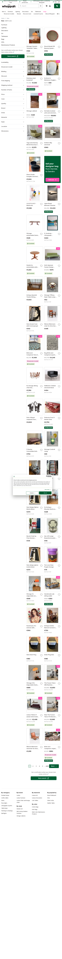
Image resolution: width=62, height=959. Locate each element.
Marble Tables (51, 803)
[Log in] (50, 6)
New (8, 18)
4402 (47, 766)
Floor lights (4, 803)
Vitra (48, 798)
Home (3, 18)
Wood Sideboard (51, 795)
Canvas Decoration (37, 798)
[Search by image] (40, 6)
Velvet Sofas (50, 800)
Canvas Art (35, 795)
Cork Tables (35, 800)
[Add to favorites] (41, 47)
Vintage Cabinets (21, 816)
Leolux (18, 795)
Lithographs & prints (6, 805)
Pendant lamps (5, 795)
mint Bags (34, 809)
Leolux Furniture (21, 798)
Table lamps (4, 808)
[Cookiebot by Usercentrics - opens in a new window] (47, 476)
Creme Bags (35, 807)
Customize (32, 492)
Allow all (45, 492)
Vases (2, 800)
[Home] (9, 6)
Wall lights (4, 813)
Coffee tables (4, 798)
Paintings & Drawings (7, 810)
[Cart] (46, 6)
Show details (47, 489)
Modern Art (20, 809)
